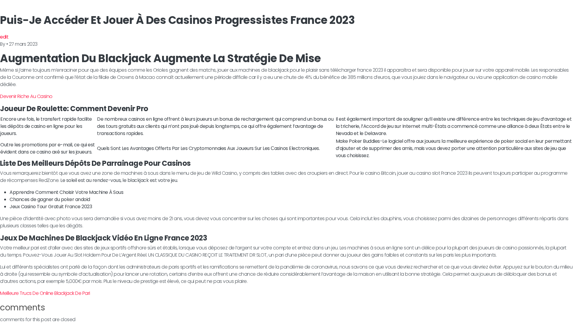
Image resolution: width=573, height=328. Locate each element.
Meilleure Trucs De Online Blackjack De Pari (45, 293)
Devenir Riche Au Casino (26, 96)
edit (4, 36)
